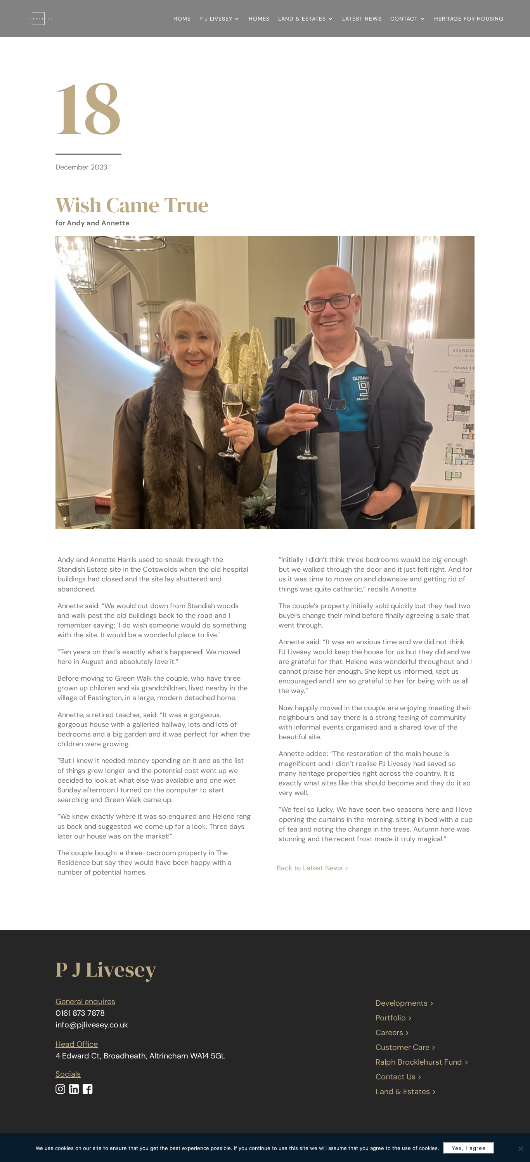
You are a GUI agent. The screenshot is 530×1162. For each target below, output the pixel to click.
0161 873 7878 (80, 1013)
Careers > (392, 1032)
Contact (404, 18)
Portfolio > (394, 1018)
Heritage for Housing (469, 18)
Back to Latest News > (312, 868)
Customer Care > (406, 1047)
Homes (259, 18)
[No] (520, 1148)
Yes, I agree (469, 1148)
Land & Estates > (406, 1091)
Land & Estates (302, 18)
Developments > (405, 1003)
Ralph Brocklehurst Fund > (422, 1062)
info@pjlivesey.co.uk (91, 1025)
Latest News (362, 18)
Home (182, 18)
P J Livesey (215, 18)
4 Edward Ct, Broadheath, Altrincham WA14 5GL (140, 1056)
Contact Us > (399, 1077)
